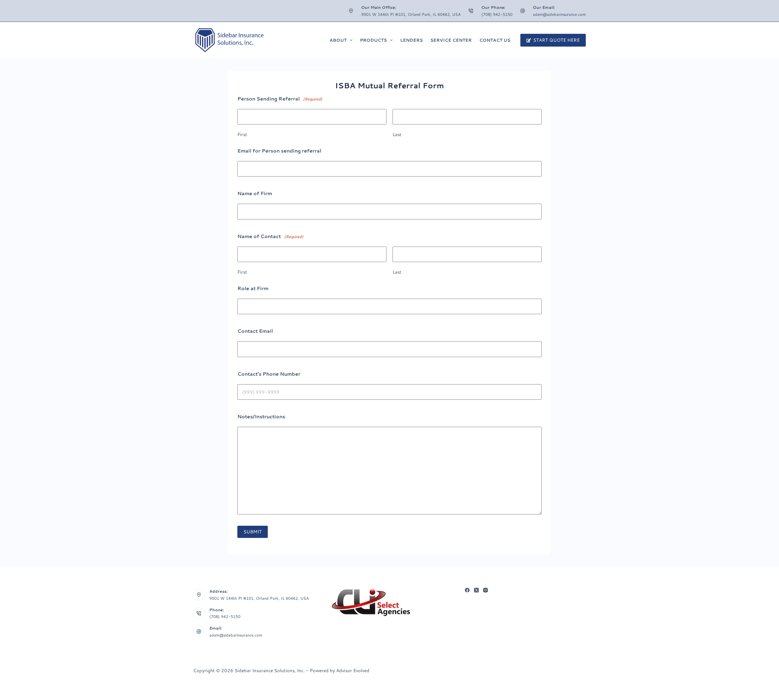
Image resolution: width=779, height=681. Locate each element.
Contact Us (494, 40)
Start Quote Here (556, 40)
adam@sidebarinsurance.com (559, 14)
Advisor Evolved (352, 670)
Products (373, 40)
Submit (252, 531)
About (338, 40)
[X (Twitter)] (476, 590)
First (242, 134)
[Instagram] (485, 590)
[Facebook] (467, 590)
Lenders (411, 40)
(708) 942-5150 (496, 14)
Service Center (451, 40)
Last (397, 134)
